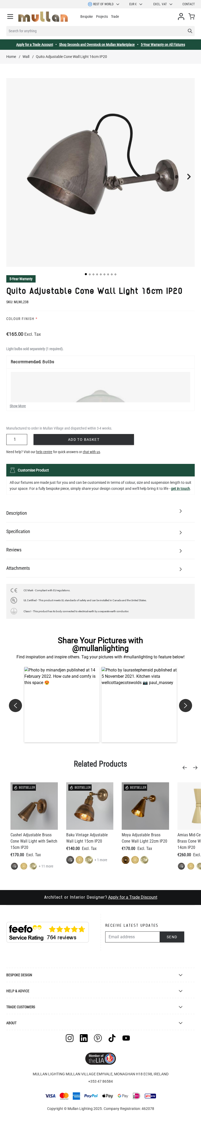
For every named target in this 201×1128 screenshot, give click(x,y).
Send (172, 937)
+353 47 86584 (100, 1081)
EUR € (133, 4)
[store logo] (43, 17)
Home (11, 57)
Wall (26, 57)
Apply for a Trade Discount (132, 897)
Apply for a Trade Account (34, 44)
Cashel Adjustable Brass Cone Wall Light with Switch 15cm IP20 (33, 841)
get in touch (180, 488)
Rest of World (103, 4)
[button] (86, 274)
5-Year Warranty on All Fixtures (163, 44)
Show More (18, 406)
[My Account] (181, 16)
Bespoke (86, 16)
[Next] (197, 767)
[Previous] (186, 767)
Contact (188, 4)
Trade (115, 16)
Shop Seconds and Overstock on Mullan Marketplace (97, 44)
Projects (102, 16)
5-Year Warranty (20, 279)
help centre (44, 452)
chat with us (91, 452)
